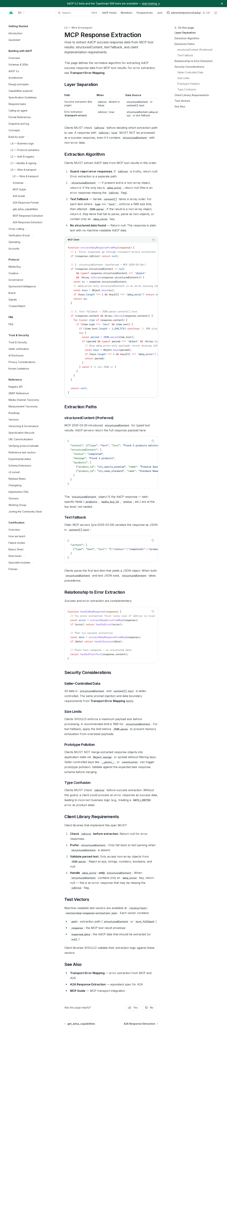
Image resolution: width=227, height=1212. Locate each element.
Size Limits (183, 78)
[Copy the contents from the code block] (153, 240)
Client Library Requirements (192, 95)
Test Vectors (182, 100)
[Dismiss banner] (222, 3)
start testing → (151, 3)
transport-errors (75, 115)
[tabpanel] (111, 320)
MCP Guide (77, 991)
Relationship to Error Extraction (194, 61)
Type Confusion (186, 89)
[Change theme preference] (215, 13)
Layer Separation (185, 32)
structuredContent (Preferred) (195, 49)
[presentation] (111, 320)
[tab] (73, 240)
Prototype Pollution (188, 83)
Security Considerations (189, 66)
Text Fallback (185, 55)
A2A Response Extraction (88, 984)
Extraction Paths (185, 43)
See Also (180, 106)
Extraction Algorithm (187, 38)
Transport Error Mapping (87, 73)
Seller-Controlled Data (190, 72)
